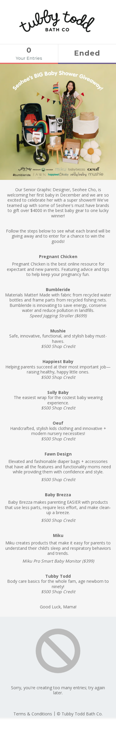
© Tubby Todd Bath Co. (80, 714)
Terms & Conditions (32, 714)
